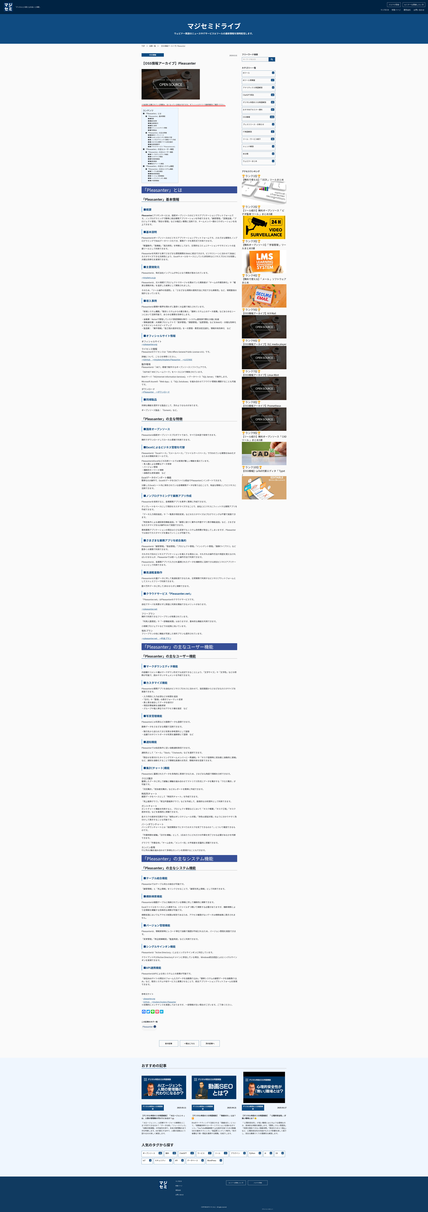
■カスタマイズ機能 (156, 157)
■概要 (152, 118)
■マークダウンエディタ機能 (159, 154)
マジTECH (385, 10)
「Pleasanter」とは (153, 113)
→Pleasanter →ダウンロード (156, 391)
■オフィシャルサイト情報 (158, 128)
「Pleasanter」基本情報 (156, 116)
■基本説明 (153, 121)
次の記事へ (210, 1043)
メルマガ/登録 (258, 1183)
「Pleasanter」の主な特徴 (157, 133)
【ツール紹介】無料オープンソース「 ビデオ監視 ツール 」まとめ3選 (263, 212)
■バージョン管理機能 (157, 176)
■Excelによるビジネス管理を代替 (161, 137)
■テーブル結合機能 (156, 171)
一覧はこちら (189, 1043)
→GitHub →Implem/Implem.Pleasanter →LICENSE (167, 359)
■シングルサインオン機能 (158, 178)
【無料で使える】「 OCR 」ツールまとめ (263, 179)
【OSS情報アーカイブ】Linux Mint (260, 375)
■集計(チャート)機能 (157, 164)
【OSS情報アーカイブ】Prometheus (261, 405)
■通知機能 (153, 161)
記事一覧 (152, 46)
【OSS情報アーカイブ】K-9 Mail (259, 313)
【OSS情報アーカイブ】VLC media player (264, 344)
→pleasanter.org (149, 344)
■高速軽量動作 (155, 144)
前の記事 (168, 1043)
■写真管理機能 (155, 159)
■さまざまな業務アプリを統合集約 (161, 142)
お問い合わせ (419, 10)
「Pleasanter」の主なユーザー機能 (159, 149)
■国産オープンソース (157, 135)
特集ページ (396, 10)
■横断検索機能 (155, 174)
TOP (143, 46)
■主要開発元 (154, 123)
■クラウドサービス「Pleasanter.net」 (163, 146)
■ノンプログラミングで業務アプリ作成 (163, 140)
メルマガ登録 (394, 5)
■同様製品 (153, 130)
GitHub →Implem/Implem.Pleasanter (159, 1001)
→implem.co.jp (149, 277)
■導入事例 (153, 125)
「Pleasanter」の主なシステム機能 (159, 166)
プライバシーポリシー (267, 1209)
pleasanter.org (149, 998)
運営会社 (407, 10)
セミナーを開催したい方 (414, 5)
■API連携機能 (154, 180)
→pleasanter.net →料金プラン (156, 638)
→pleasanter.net (149, 609)
